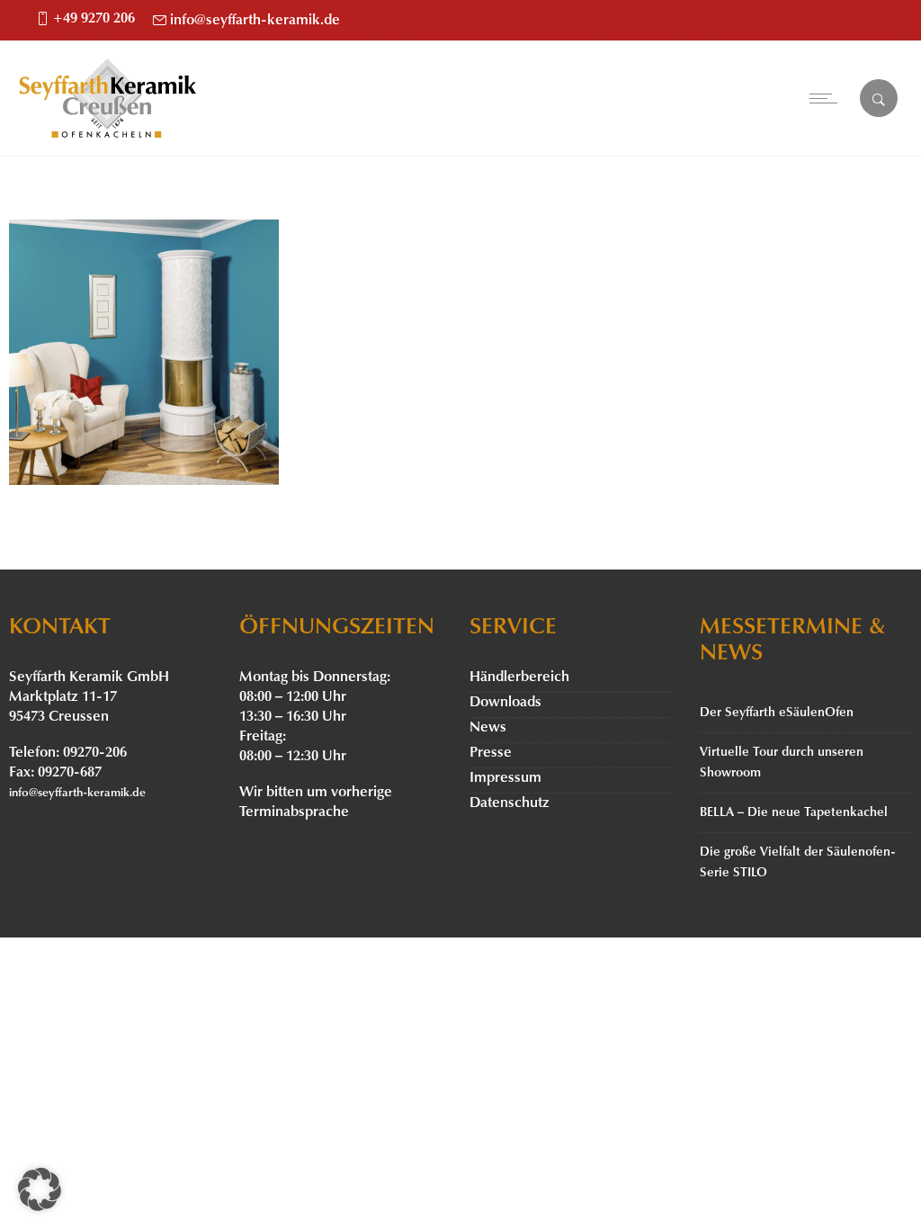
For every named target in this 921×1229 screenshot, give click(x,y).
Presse (490, 753)
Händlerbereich (519, 677)
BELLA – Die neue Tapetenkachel (794, 813)
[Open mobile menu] (827, 98)
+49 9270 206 (94, 19)
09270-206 (95, 753)
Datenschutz (509, 803)
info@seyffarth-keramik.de (255, 20)
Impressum (505, 778)
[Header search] (878, 100)
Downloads (505, 702)
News (487, 728)
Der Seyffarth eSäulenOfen (777, 713)
